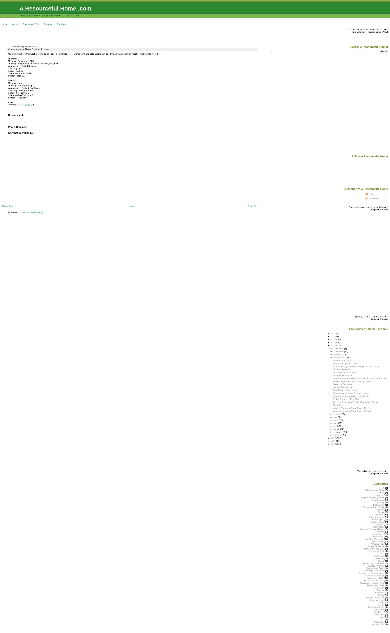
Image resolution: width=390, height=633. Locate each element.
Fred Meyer (377, 519)
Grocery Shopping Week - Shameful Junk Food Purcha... (360, 378)
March (336, 429)
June (336, 420)
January (337, 435)
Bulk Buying (379, 505)
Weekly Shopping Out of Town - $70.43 (352, 411)
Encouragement (377, 517)
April (335, 426)
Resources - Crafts (375, 568)
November (338, 351)
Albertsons (378, 495)
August (337, 414)
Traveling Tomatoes (342, 384)
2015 (333, 339)
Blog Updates (378, 500)
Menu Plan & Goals (342, 360)
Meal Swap (378, 534)
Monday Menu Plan (342, 375)
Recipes (48, 24)
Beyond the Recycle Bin (373, 497)
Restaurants (379, 588)
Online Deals (377, 541)
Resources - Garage (375, 575)
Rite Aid (381, 590)
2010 (333, 444)
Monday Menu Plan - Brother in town (29, 49)
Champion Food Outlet (374, 507)
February (338, 432)
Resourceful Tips (31, 24)
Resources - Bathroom (374, 563)
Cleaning (380, 509)
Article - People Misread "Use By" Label (352, 381)
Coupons (379, 514)
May (335, 423)
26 (383, 488)
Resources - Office (376, 585)
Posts (371, 194)
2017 (333, 333)
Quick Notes (379, 556)
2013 (333, 345)
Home (4, 24)
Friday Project (378, 522)
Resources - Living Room (372, 583)
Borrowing (380, 502)
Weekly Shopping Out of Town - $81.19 (352, 408)
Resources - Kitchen (373, 580)
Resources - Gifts (375, 578)
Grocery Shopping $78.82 (345, 363)
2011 (333, 441)
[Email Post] (32, 105)
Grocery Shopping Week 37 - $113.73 (351, 396)
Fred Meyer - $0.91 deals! (345, 390)
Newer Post (7, 206)
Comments (373, 198)
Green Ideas (378, 527)
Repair (381, 561)
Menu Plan (338, 405)
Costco (381, 512)
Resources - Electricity (374, 570)
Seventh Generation (375, 597)
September (339, 357)
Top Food (378, 612)
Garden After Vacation (343, 387)
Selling (381, 595)
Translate (61, 24)
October (337, 354)
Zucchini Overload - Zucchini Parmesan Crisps (355, 402)
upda (382, 619)
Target (381, 602)
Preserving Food (377, 551)
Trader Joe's (378, 614)
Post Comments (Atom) (32, 212)
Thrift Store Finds (376, 607)
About (15, 24)
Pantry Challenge (376, 546)
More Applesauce (341, 369)
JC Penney (379, 531)
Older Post (253, 206)
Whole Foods (378, 624)
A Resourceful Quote (375, 490)
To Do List (380, 609)
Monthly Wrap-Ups (374, 539)
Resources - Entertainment (372, 573)
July (335, 417)
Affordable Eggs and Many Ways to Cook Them (356, 366)
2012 (333, 438)
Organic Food (378, 544)
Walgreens (379, 622)
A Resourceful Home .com (55, 8)
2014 (333, 342)
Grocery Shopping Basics (372, 529)
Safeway (379, 592)
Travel (382, 617)
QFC (382, 553)
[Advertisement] (57, 35)
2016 (333, 336)
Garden (379, 524)
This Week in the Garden (345, 372)
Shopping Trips (376, 600)
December (338, 348)
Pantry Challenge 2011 (374, 548)
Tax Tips (381, 605)
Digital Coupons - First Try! (346, 399)
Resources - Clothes (375, 566)
